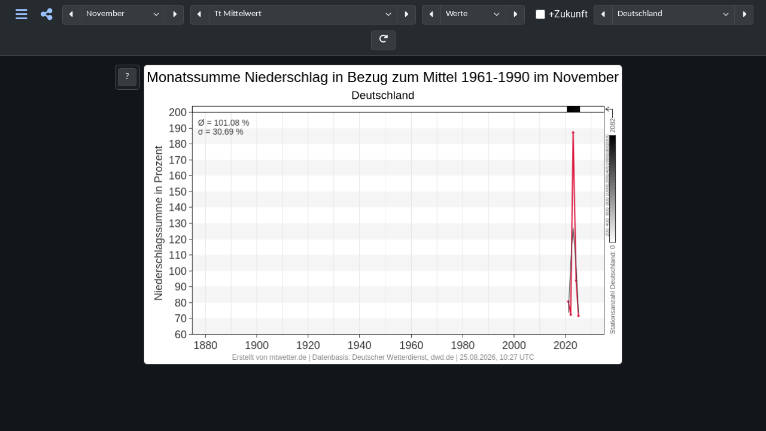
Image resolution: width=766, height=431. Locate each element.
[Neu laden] (383, 40)
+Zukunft (568, 14)
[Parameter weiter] (406, 15)
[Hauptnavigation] (22, 14)
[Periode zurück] (71, 15)
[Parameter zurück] (199, 15)
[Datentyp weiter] (515, 15)
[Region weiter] (743, 15)
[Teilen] (46, 14)
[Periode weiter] (174, 15)
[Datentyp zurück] (431, 15)
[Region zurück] (603, 15)
